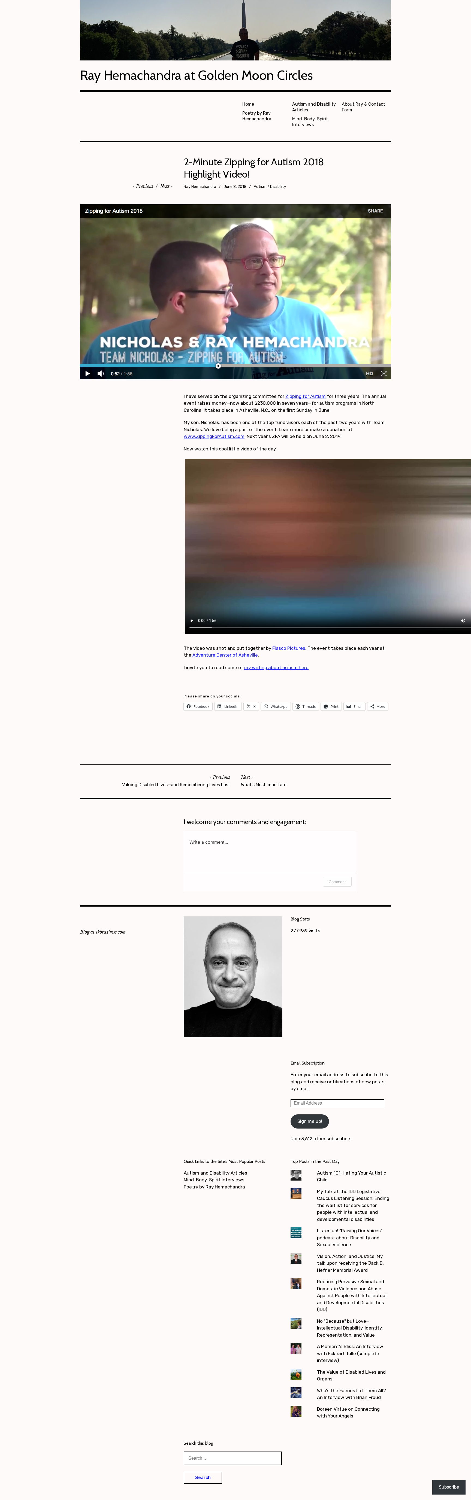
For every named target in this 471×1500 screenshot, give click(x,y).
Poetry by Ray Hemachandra (256, 116)
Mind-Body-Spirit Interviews (310, 121)
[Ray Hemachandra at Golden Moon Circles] (235, 30)
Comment (337, 881)
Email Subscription (308, 1063)
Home (248, 104)
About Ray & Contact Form (363, 107)
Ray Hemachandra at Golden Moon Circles (196, 75)
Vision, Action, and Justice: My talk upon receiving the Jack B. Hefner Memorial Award (350, 1263)
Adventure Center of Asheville (225, 655)
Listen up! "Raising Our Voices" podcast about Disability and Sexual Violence (349, 1237)
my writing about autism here (276, 667)
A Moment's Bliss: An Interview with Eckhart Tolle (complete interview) (350, 1353)
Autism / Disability (270, 186)
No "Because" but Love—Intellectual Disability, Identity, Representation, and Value (350, 1328)
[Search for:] (233, 1458)
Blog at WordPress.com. (103, 932)
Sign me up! (309, 1121)
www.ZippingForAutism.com (214, 436)
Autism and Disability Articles (314, 107)
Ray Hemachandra (200, 186)
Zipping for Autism (305, 396)
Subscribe (449, 1487)
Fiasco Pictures (288, 648)
